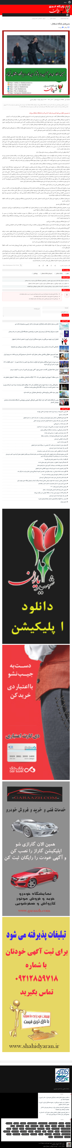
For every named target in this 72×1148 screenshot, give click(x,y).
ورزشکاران (35, 273)
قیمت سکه (15, 1131)
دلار (27, 1126)
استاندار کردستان (32, 1123)
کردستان (67, 1137)
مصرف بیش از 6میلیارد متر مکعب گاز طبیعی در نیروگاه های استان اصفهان (49, 445)
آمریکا (68, 1123)
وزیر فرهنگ (25, 1134)
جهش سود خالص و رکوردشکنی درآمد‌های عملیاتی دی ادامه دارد (41, 392)
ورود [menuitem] (65, 2)
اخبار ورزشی (34, 18)
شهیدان (50, 1131)
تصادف (54, 1126)
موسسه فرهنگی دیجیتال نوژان (50, 1146)
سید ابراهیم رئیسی (31, 1129)
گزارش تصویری (59, 1137)
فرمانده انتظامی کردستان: (60, 439)
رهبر (13, 1126)
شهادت (15, 1129)
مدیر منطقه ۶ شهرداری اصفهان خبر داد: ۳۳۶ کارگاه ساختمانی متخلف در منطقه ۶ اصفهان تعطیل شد (30, 377)
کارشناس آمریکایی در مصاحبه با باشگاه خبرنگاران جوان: (53, 430)
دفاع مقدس (34, 1126)
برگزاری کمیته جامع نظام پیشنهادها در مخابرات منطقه (53, 436)
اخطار (67, 273)
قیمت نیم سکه (66, 1134)
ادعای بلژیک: (63, 502)
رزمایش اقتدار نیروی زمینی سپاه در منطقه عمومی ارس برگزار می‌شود (50, 493)
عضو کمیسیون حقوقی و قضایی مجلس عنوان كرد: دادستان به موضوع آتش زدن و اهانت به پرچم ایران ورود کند (31, 355)
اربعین (61, 1123)
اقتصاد (16, 1123)
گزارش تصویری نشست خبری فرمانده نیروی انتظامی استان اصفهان (51, 468)
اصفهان (23, 1123)
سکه (48, 1129)
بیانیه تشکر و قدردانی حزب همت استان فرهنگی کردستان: (53, 478)
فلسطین (38, 1131)
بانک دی (61, 1126)
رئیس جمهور (20, 1126)
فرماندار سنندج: (63, 415)
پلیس (9, 1134)
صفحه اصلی (53, 18)
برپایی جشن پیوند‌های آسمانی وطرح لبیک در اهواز (55, 490)
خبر (42, 1126)
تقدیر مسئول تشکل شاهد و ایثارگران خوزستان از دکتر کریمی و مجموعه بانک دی (36, 324)
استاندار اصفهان (43, 1123)
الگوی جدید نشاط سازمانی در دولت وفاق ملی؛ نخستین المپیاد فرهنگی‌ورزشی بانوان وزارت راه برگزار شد (42, 471)
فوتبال (31, 1131)
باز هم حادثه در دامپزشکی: (60, 424)
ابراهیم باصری (33, 100)
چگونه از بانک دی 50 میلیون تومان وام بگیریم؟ (55, 459)
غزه (44, 1131)
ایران (68, 1126)
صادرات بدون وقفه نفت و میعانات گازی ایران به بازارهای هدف (52, 465)
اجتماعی (40, 18)
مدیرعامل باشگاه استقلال (46, 273)
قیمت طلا (7, 1131)
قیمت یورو (57, 1134)
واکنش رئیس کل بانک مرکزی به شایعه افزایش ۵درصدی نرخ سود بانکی (50, 421)
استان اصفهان (53, 1123)
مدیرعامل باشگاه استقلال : (60, 24)
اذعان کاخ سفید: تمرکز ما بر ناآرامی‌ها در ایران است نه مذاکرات (52, 427)
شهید (57, 1131)
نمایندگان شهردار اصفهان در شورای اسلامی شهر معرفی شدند (52, 462)
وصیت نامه (16, 1134)
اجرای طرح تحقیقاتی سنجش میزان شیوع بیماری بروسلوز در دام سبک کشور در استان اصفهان (45, 418)
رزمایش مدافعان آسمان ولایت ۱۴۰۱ (59, 487)
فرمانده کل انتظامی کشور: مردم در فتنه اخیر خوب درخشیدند (52, 451)
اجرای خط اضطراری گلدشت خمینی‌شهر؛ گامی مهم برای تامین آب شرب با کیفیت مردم (34, 369)
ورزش (41, 1134)
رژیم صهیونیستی (66, 1129)
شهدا (9, 1129)
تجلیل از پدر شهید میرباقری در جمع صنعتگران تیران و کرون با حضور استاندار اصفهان (48, 283)
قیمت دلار (24, 1131)
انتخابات (9, 1123)
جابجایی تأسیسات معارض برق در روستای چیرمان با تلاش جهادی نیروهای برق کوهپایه (47, 286)
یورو (51, 1137)
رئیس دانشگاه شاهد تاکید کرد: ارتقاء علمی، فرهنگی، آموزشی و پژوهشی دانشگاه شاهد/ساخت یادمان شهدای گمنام (31, 401)
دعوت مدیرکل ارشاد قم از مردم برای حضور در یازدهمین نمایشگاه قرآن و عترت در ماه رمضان (46, 280)
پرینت (60, 27)
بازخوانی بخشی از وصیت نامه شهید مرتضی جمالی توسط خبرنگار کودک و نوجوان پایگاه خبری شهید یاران (42, 481)
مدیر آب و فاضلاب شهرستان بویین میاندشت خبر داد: (54, 475)
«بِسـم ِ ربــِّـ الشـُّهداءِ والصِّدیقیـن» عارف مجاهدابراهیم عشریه (53, 499)
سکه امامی (41, 1129)
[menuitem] (69, 2)
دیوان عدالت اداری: (62, 442)
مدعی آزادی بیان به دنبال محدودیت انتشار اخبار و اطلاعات (52, 484)
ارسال (65, 27)
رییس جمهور (56, 1129)
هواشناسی (48, 1134)
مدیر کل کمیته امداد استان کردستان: (58, 448)
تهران (48, 1126)
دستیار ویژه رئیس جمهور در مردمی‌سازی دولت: (55, 433)
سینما (22, 1129)
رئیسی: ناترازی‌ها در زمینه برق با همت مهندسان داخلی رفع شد (52, 412)
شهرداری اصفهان (66, 1131)
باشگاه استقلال (59, 273)
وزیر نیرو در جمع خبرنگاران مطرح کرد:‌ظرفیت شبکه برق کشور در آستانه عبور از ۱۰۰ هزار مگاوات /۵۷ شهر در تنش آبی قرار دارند (31, 363)
